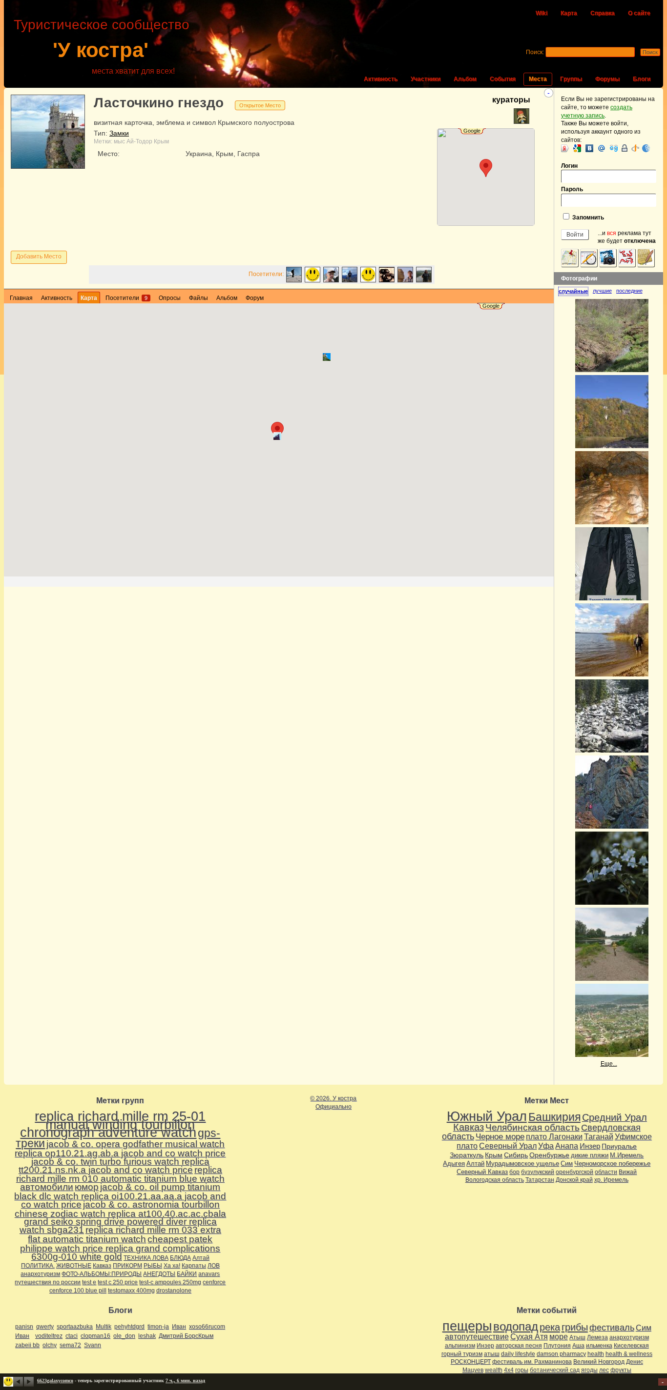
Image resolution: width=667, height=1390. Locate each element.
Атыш (577, 1337)
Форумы (607, 79)
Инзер (590, 1146)
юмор (87, 1187)
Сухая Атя (529, 1336)
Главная (21, 298)
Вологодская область (494, 1179)
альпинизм (460, 1345)
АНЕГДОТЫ (159, 1274)
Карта (569, 13)
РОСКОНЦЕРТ (471, 1361)
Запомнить (587, 217)
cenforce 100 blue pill (77, 1290)
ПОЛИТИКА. (38, 1265)
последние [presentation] (629, 291)
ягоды (589, 1370)
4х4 (509, 1370)
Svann (92, 1345)
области (606, 1172)
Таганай (598, 1136)
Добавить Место (39, 256)
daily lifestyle (518, 1353)
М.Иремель (627, 1155)
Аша (578, 1345)
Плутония (557, 1345)
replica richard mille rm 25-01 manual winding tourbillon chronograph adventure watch (113, 1124)
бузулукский (537, 1172)
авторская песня (519, 1345)
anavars (209, 1274)
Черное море (500, 1136)
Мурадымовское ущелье (522, 1163)
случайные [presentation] (573, 291)
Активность (380, 79)
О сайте (639, 13)
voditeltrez (49, 1335)
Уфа (546, 1145)
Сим (567, 1163)
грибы (575, 1327)
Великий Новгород (599, 1361)
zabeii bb (27, 1345)
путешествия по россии (48, 1282)
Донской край (574, 1179)
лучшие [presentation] (602, 291)
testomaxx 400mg (131, 1290)
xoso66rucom (207, 1326)
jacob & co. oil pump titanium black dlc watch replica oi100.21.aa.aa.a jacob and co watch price (120, 1196)
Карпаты (194, 1265)
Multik (103, 1326)
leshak (147, 1335)
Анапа (566, 1146)
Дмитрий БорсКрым (186, 1335)
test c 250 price (118, 1282)
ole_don (124, 1335)
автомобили (46, 1187)
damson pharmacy (561, 1353)
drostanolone (173, 1290)
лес (604, 1370)
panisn (24, 1326)
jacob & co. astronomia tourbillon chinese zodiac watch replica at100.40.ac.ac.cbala (120, 1209)
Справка (602, 13)
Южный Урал (487, 1116)
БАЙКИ (187, 1274)
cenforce (214, 1282)
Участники (425, 79)
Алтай (200, 1257)
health (595, 1353)
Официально (333, 1106)
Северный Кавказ (482, 1171)
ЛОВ (214, 1265)
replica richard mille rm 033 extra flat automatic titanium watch (124, 1234)
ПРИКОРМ (127, 1265)
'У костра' (100, 50)
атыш (492, 1353)
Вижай (628, 1172)
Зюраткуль (466, 1155)
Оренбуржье (549, 1155)
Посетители (126, 298)
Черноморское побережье (612, 1163)
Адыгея (454, 1163)
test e (89, 1282)
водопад (515, 1326)
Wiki (541, 13)
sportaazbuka (75, 1326)
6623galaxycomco (55, 1380)
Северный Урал (508, 1145)
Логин (569, 165)
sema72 (70, 1345)
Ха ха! (172, 1265)
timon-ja (158, 1326)
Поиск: (535, 52)
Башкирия (554, 1117)
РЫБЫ (153, 1265)
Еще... (609, 1063)
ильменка (599, 1345)
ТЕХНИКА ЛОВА (146, 1257)
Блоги (641, 79)
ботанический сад (555, 1370)
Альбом (465, 79)
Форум (255, 298)
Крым (161, 141)
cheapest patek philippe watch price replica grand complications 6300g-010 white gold (120, 1248)
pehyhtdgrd (129, 1326)
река (550, 1327)
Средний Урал (614, 1117)
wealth (493, 1370)
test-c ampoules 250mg (170, 1282)
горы (521, 1370)
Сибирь (516, 1155)
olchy (49, 1345)
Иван (179, 1326)
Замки (119, 133)
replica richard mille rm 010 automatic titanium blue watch (120, 1174)
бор (514, 1172)
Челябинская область (532, 1127)
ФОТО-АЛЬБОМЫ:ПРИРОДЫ (102, 1274)
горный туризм (461, 1353)
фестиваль (611, 1327)
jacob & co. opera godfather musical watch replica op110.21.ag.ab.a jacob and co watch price (120, 1148)
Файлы (198, 298)
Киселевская (631, 1345)
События (503, 79)
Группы (571, 79)
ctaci (71, 1335)
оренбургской (574, 1172)
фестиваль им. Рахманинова (532, 1361)
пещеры (467, 1326)
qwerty (45, 1326)
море (558, 1336)
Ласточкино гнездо (159, 102)
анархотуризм (40, 1274)
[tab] (575, 291)
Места (538, 79)
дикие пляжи (589, 1155)
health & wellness (628, 1353)
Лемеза (597, 1337)
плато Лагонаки (554, 1136)
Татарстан (539, 1179)
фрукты (620, 1370)
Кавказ (102, 1265)
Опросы (170, 298)
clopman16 (95, 1335)
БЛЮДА (180, 1257)
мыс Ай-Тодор (133, 141)
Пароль (572, 189)
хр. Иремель (611, 1179)
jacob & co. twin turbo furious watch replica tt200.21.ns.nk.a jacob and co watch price (114, 1165)
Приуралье (619, 1146)
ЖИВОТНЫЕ (73, 1265)
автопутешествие (477, 1336)
